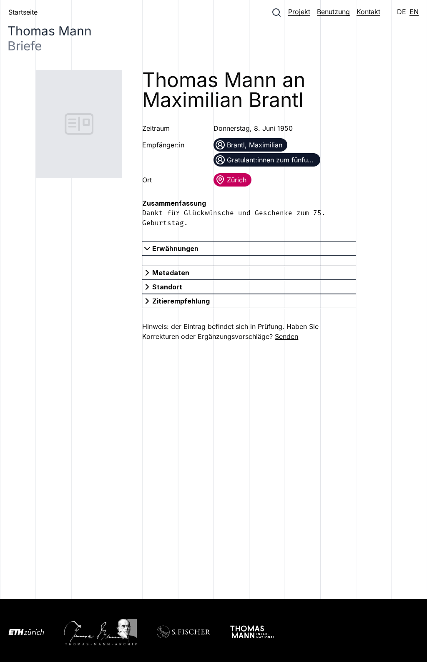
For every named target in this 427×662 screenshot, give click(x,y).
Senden (286, 336)
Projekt (299, 11)
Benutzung (333, 11)
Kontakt (368, 11)
